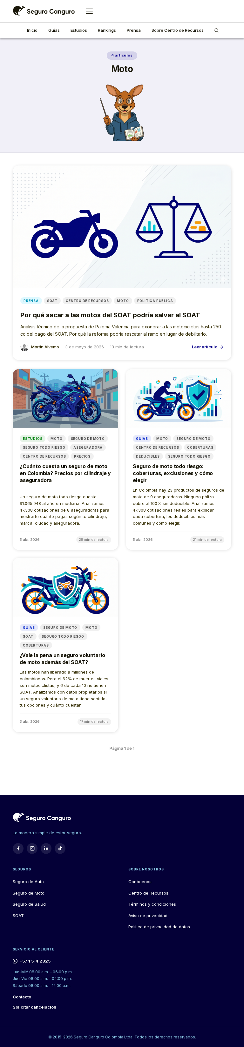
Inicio (32, 30)
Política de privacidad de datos (159, 926)
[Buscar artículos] (216, 30)
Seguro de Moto (88, 438)
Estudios (79, 30)
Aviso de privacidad (147, 915)
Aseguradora (88, 447)
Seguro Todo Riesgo (44, 447)
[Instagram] (32, 848)
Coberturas (200, 447)
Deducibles (148, 456)
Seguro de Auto (28, 881)
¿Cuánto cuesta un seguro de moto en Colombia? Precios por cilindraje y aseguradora (65, 473)
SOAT (52, 301)
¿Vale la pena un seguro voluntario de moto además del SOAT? (62, 658)
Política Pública (155, 301)
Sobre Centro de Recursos (178, 30)
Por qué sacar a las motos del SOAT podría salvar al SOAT (110, 315)
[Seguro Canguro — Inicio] (44, 11)
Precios (82, 456)
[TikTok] (60, 848)
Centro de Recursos (87, 301)
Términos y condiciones (152, 904)
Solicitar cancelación (34, 1007)
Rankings (107, 30)
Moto (123, 301)
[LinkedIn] (46, 848)
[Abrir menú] (89, 11)
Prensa (134, 30)
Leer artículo (204, 346)
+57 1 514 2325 (35, 960)
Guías (54, 30)
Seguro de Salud (29, 904)
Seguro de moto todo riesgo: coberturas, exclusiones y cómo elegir (173, 473)
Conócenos (140, 881)
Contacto (22, 996)
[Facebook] (18, 848)
